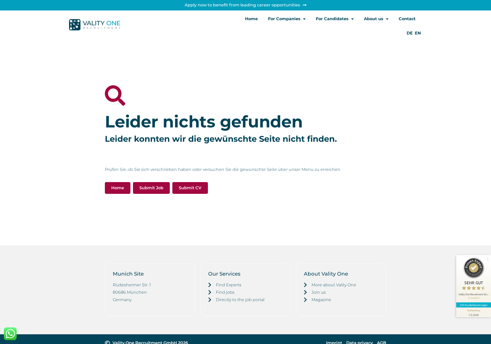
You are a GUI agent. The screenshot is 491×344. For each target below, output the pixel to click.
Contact (407, 18)
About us (373, 18)
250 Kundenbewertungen (473, 305)
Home (251, 18)
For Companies (284, 18)
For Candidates (332, 18)
